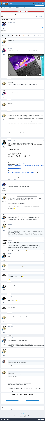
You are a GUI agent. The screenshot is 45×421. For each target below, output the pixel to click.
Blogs (4, 7)
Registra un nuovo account (12, 400)
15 (6, 19)
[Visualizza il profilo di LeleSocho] (4, 24)
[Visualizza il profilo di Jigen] (4, 143)
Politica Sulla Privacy (25, 415)
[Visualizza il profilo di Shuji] (16, 35)
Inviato (10, 22)
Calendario (10, 7)
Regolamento (25, 7)
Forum (1, 7)
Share (37, 16)
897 (4, 146)
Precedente (3, 19)
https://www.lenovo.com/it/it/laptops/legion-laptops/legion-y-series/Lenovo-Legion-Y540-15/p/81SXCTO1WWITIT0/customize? (25, 50)
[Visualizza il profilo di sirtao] (4, 340)
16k (4, 119)
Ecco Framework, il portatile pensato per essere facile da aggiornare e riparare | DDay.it (18, 316)
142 (4, 28)
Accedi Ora (32, 400)
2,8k (4, 54)
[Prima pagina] (1, 19)
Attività (5, 5)
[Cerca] (43, 5)
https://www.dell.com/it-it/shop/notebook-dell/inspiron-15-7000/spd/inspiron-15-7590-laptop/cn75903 (30, 198)
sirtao (4, 337)
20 (12, 19)
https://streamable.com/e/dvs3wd (11, 285)
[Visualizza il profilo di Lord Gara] (23, 35)
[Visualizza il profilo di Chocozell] (4, 41)
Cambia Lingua (16, 415)
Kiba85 (4, 48)
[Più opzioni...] (43, 22)
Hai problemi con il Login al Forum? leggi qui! (22, 11)
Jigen (4, 140)
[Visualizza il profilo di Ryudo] (2, 16)
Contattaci (29, 415)
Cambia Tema (20, 415)
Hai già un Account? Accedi (36, 3)
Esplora (2, 5)
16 (7, 19)
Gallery (6, 7)
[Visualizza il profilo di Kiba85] (4, 50)
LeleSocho (4, 22)
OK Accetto (41, 419)
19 (11, 19)
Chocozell (4, 38)
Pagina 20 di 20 (16, 19)
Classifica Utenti (18, 7)
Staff (21, 7)
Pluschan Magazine (9, 5)
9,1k (4, 343)
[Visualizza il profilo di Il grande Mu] (19, 35)
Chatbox (13, 5)
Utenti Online (13, 7)
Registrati (43, 3)
